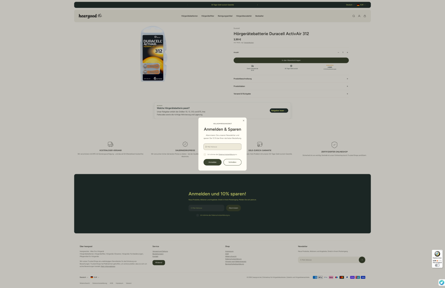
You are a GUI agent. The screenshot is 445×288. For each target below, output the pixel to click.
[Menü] (441, 251)
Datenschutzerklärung (227, 154)
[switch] (437, 265)
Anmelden (213, 162)
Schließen (232, 162)
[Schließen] (244, 120)
